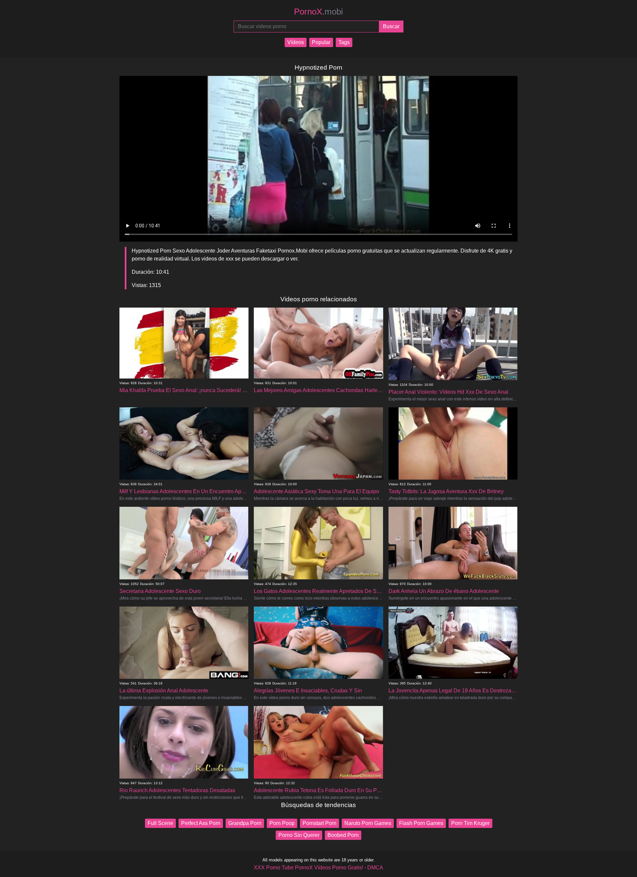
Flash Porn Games (421, 823)
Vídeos (295, 42)
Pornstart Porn (319, 823)
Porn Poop (282, 823)
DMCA (375, 867)
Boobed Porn (343, 835)
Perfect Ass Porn (200, 823)
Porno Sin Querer (298, 835)
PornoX (318, 11)
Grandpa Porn (244, 823)
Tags (344, 42)
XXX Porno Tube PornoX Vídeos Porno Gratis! (308, 867)
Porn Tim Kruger (470, 823)
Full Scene (160, 823)
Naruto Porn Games (367, 823)
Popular (321, 42)
